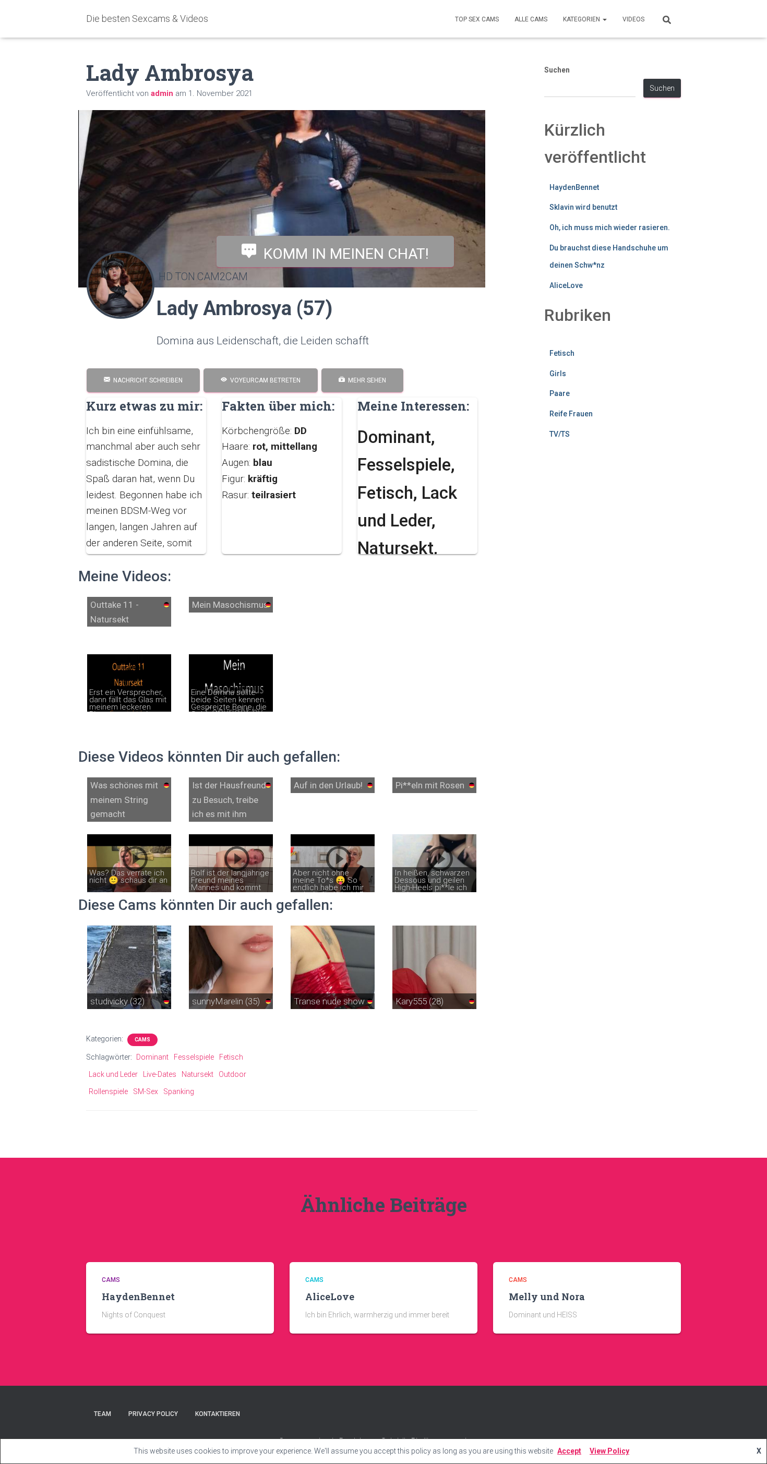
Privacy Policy (153, 1414)
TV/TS (559, 434)
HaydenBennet (574, 187)
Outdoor (232, 1074)
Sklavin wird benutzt (583, 207)
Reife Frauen (571, 414)
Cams (142, 1039)
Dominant (152, 1057)
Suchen (557, 70)
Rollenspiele (108, 1091)
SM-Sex (145, 1091)
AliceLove (566, 285)
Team (102, 1414)
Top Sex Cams (477, 19)
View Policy (609, 1451)
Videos (633, 19)
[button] (604, 19)
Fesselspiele (194, 1057)
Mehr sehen (365, 380)
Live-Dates (159, 1074)
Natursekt (197, 1074)
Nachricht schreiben (146, 380)
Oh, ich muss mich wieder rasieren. (609, 227)
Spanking (178, 1091)
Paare (559, 393)
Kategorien (582, 19)
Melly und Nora (547, 1296)
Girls (557, 373)
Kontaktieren (217, 1414)
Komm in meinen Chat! (342, 253)
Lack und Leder (113, 1074)
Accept (569, 1451)
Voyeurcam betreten (264, 380)
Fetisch (231, 1057)
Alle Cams (530, 19)
